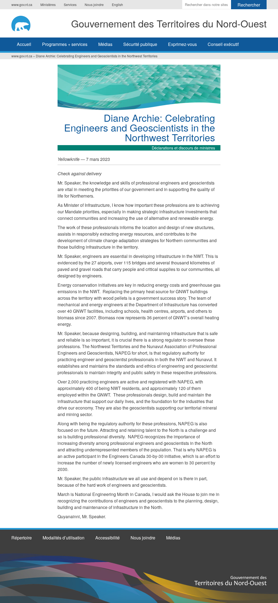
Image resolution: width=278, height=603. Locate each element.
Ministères (48, 4)
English (117, 4)
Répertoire (21, 538)
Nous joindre (94, 4)
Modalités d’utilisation (63, 538)
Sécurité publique (140, 44)
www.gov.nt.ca (21, 4)
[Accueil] (22, 23)
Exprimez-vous (182, 44)
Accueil (24, 44)
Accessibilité (107, 538)
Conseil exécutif (223, 44)
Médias (105, 44)
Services (70, 4)
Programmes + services (64, 44)
